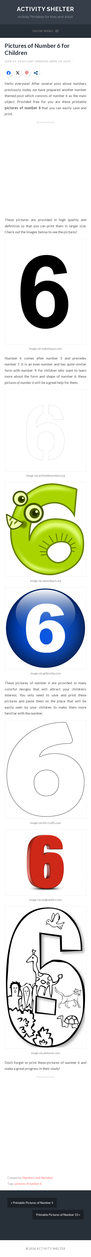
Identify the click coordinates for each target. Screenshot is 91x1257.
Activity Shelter (45, 9)
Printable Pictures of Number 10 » (58, 1214)
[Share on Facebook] (9, 73)
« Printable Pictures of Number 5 (32, 1203)
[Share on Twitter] (18, 73)
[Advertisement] (45, 169)
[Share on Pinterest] (27, 73)
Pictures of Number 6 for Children (37, 49)
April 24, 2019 (60, 61)
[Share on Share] (36, 73)
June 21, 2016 (15, 61)
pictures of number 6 (28, 1183)
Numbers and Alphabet (38, 1177)
